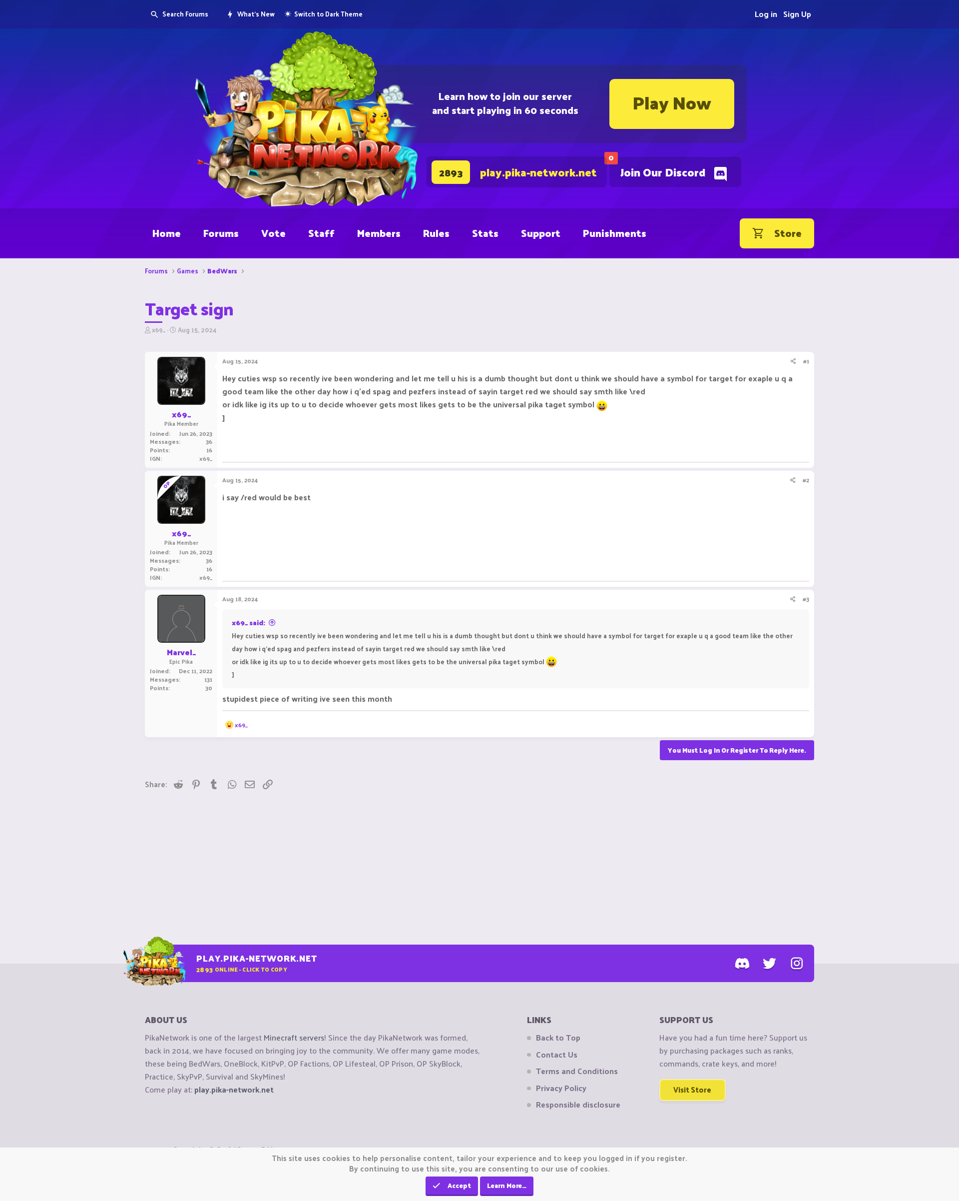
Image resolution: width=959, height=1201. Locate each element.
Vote (273, 233)
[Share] (793, 361)
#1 (806, 360)
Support (540, 233)
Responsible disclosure (578, 1104)
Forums (221, 233)
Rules (436, 233)
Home (166, 233)
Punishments (614, 233)
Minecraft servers (294, 1037)
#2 (806, 479)
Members (379, 233)
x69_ (158, 329)
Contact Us (556, 1054)
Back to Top (558, 1037)
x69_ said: (248, 622)
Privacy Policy (561, 1088)
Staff (321, 233)
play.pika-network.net (234, 1089)
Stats (485, 233)
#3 (806, 598)
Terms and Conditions (577, 1071)
